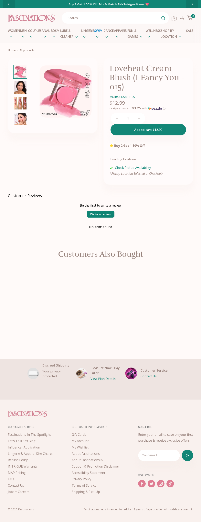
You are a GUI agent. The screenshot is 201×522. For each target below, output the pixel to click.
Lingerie (87, 30)
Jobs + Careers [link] (18, 492)
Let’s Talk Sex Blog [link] (22, 441)
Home (12, 50)
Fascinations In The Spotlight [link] (29, 434)
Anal (46, 30)
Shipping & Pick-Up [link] (86, 492)
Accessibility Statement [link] (88, 473)
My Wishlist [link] (80, 447)
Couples (35, 30)
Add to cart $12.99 (148, 130)
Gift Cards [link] (79, 434)
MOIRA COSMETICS (122, 97)
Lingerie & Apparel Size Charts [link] (30, 453)
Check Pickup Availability (133, 167)
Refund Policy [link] (18, 460)
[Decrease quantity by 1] (117, 118)
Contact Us (149, 376)
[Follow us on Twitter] (151, 483)
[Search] (163, 18)
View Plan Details (103, 379)
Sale (189, 30)
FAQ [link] (11, 479)
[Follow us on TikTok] (170, 483)
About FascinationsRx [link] (87, 460)
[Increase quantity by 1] (139, 118)
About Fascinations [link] (86, 453)
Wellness (153, 30)
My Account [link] (80, 441)
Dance (108, 30)
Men (23, 30)
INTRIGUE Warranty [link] (22, 466)
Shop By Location (169, 33)
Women (14, 30)
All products (27, 50)
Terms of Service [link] (84, 485)
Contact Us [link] (16, 485)
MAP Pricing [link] (17, 473)
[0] (189, 18)
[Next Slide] (192, 4)
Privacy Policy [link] (81, 479)
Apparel (120, 30)
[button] (137, 108)
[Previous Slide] (9, 4)
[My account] (182, 18)
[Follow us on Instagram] (160, 483)
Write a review (100, 214)
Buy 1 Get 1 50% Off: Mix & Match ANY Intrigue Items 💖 (100, 4)
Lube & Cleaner (66, 33)
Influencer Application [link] (24, 447)
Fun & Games (132, 33)
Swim (98, 30)
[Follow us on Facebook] (142, 483)
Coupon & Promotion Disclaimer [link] (95, 466)
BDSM (55, 30)
